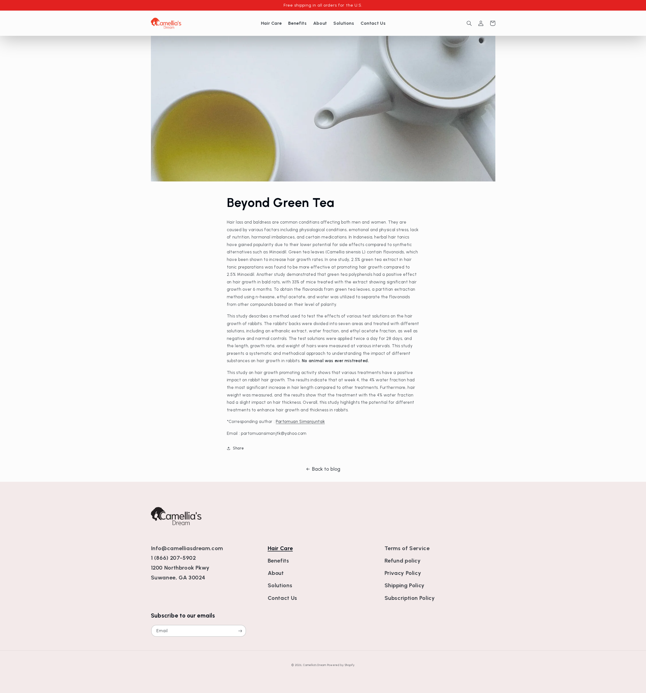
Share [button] (238, 448)
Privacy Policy (403, 573)
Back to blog (326, 469)
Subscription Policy (410, 598)
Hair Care (280, 548)
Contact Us (282, 598)
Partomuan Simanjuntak (300, 421)
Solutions (280, 585)
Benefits (278, 560)
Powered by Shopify (341, 665)
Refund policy (403, 560)
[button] (469, 23)
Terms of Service (407, 548)
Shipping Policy (405, 585)
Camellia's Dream (314, 665)
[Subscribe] (240, 631)
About (276, 573)
